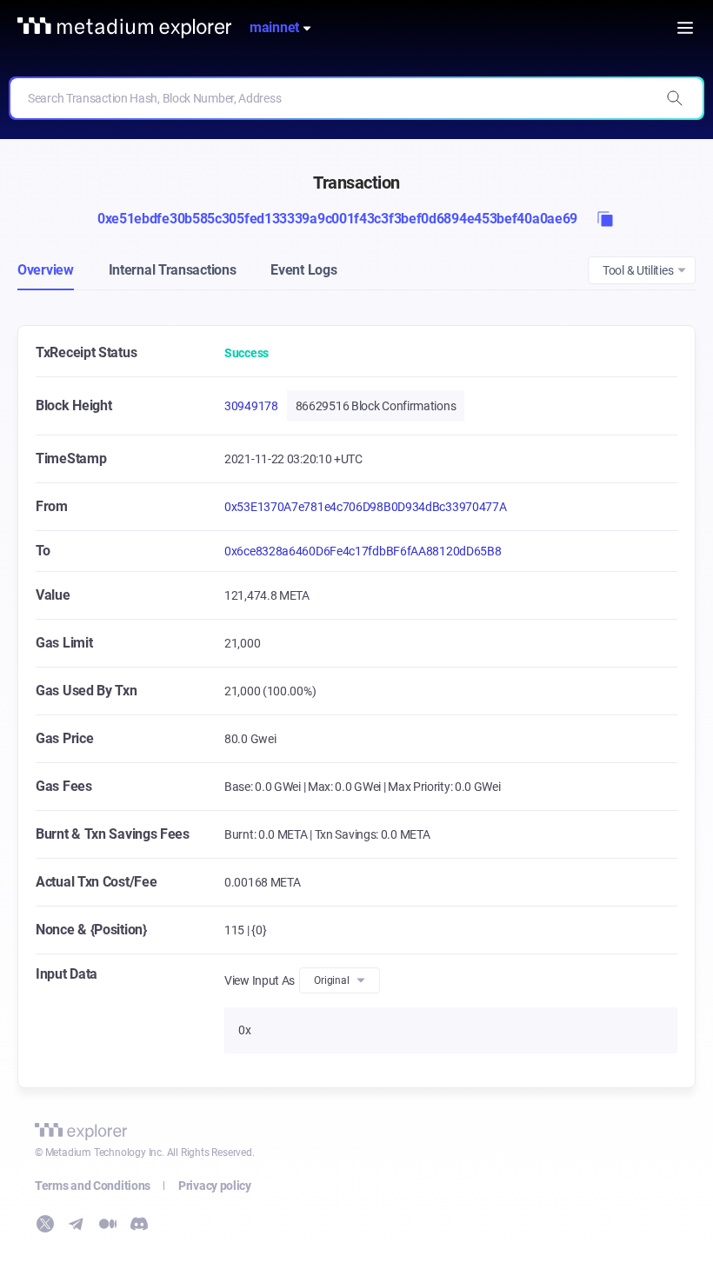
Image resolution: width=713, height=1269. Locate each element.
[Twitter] (45, 1223)
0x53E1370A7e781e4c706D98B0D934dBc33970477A (365, 507)
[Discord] (139, 1223)
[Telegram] (76, 1223)
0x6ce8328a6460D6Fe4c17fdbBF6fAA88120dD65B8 (362, 551)
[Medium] (107, 1223)
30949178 (251, 406)
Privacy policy (214, 1186)
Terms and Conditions (92, 1186)
